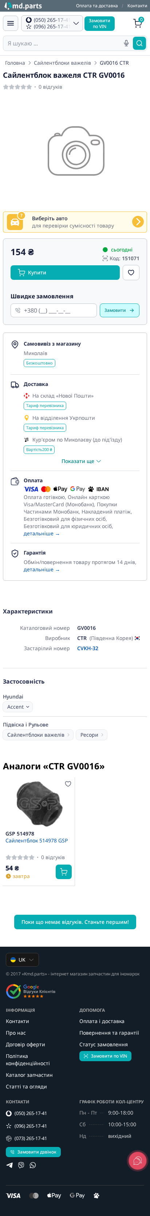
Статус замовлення (103, 1044)
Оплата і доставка (102, 1021)
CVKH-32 (87, 648)
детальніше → (42, 533)
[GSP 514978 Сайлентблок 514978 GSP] (38, 804)
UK (22, 959)
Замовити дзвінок (36, 1152)
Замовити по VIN (109, 1056)
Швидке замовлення (42, 296)
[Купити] (64, 872)
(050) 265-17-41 (31, 1113)
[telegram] (9, 1165)
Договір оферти (25, 1044)
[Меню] (10, 23)
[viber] (21, 1165)
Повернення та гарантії (109, 1032)
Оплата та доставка (97, 6)
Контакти (137, 6)
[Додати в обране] (131, 272)
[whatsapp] (32, 1165)
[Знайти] (139, 43)
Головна (15, 62)
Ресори (89, 734)
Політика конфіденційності (28, 1059)
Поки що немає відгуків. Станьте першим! (75, 921)
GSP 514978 (19, 833)
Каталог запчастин (29, 1074)
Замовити (115, 310)
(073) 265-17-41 (31, 1138)
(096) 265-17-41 (31, 1126)
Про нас (16, 1032)
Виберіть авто (49, 218)
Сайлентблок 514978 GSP (36, 840)
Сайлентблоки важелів (62, 62)
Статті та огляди (26, 1086)
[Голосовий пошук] (126, 43)
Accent (15, 706)
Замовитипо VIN (99, 23)
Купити (37, 272)
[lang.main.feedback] (137, 1160)
